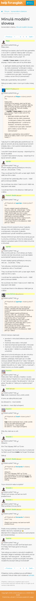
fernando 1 (9, 437)
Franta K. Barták (13, 195)
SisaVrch (9, 370)
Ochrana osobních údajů (25, 597)
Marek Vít (12, 89)
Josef (10, 388)
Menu (30, 3)
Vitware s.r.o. (21, 593)
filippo (8, 41)
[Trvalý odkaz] (17, 45)
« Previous (8, 37)
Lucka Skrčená (15, 294)
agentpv (8, 161)
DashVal (8, 538)
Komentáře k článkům (19, 11)
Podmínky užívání (8, 597)
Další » (31, 37)
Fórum (6, 11)
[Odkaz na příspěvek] (5, 96)
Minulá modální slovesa (24, 27)
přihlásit (31, 575)
